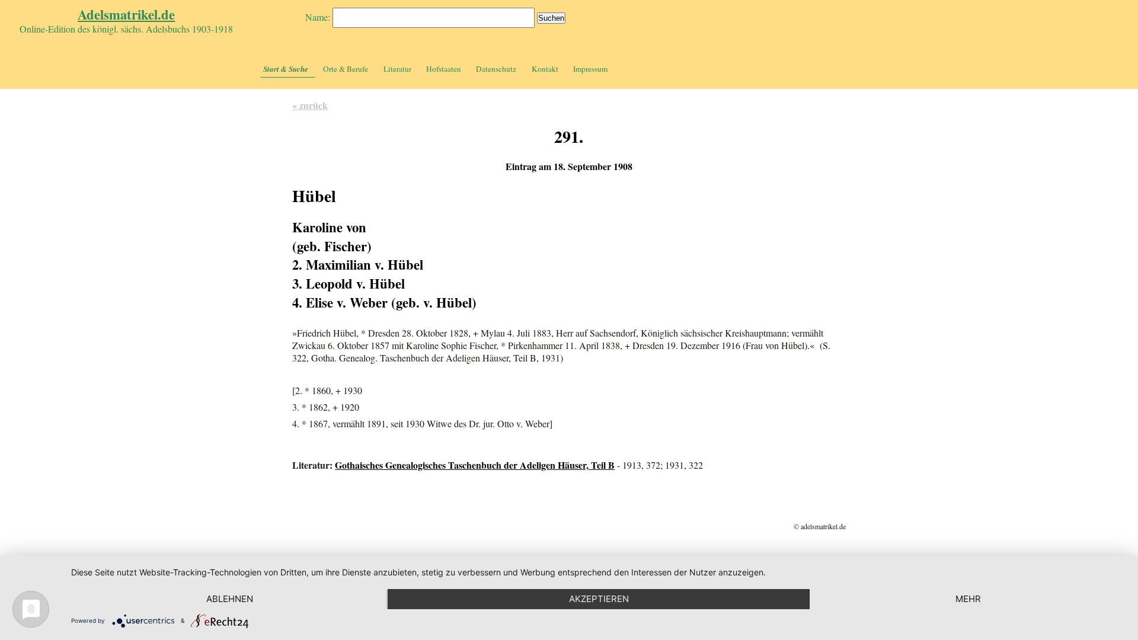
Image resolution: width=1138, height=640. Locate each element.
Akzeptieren (599, 598)
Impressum (590, 68)
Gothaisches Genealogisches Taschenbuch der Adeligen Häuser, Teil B (475, 465)
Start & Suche (285, 68)
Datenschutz (496, 68)
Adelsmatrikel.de (126, 14)
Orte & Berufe (345, 68)
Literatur (397, 68)
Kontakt (545, 68)
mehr (968, 598)
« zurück (310, 105)
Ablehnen (229, 598)
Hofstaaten (443, 68)
